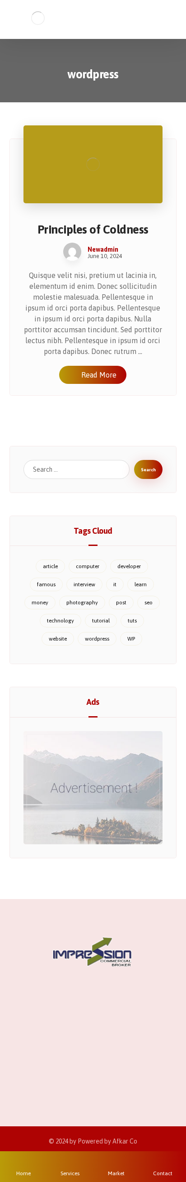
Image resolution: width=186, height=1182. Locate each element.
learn (141, 584)
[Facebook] (57, 1062)
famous (46, 584)
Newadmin (103, 249)
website (58, 639)
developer (129, 566)
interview (84, 584)
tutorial (101, 620)
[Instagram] (93, 1062)
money (40, 602)
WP (131, 639)
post (121, 602)
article (50, 566)
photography (82, 602)
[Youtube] (129, 1062)
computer (87, 566)
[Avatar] (72, 252)
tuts (132, 620)
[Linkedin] (111, 1062)
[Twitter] (75, 1062)
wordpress (97, 639)
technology (60, 620)
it (114, 584)
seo (148, 602)
